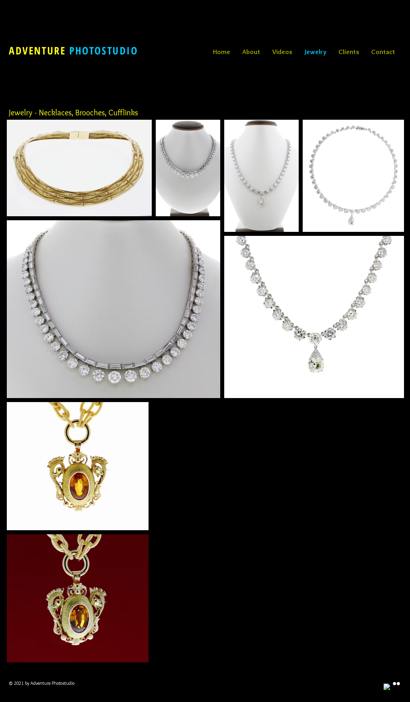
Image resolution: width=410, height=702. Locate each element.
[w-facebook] (387, 687)
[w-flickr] (396, 683)
